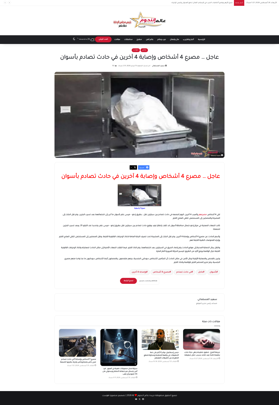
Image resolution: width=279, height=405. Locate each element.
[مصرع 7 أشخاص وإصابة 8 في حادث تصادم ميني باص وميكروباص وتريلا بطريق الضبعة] (77, 343)
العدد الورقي (103, 39)
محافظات (128, 40)
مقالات (117, 40)
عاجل (144, 50)
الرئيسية (201, 40)
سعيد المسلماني (158, 66)
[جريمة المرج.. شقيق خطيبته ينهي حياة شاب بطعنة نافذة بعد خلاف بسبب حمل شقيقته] (201, 339)
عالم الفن (149, 40)
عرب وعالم (161, 40)
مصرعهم (203, 215)
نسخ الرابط (128, 281)
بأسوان (213, 272)
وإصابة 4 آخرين (139, 272)
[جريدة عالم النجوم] (139, 20)
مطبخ (139, 40)
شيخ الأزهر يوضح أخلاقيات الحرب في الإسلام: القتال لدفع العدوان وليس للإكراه (202, 3)
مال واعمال (174, 40)
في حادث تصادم (184, 272)
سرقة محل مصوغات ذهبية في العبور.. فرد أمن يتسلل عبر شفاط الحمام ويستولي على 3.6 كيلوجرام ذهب (119, 371)
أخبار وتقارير (189, 40)
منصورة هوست (109, 396)
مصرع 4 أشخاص (161, 272)
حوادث (135, 50)
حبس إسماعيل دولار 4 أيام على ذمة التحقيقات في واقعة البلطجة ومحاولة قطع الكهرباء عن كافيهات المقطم (161, 355)
